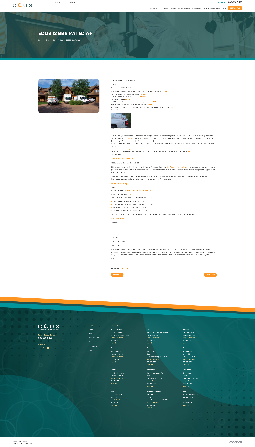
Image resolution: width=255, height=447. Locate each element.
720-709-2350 (115, 359)
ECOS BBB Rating (125, 268)
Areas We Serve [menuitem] (221, 8)
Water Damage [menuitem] (153, 8)
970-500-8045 (152, 405)
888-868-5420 (235, 2)
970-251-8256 (115, 340)
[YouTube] (48, 348)
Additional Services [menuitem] (209, 8)
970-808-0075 (152, 340)
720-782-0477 (188, 340)
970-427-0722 (188, 383)
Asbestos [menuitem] (187, 8)
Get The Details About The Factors (139, 190)
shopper (129, 149)
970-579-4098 (188, 402)
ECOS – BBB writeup (118, 219)
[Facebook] (39, 348)
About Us (57, 2)
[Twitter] (44, 348)
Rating (164, 91)
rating (118, 146)
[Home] (23, 6)
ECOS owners (130, 138)
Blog (64, 2)
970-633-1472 (152, 362)
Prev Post (117, 275)
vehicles (154, 102)
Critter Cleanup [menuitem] (196, 8)
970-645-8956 (188, 362)
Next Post (210, 275)
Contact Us (235, 8)
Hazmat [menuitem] (180, 8)
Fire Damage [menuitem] (164, 8)
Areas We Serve (94, 338)
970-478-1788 (115, 402)
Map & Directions (117, 338)
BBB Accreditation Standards (177, 167)
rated (144, 94)
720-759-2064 (152, 383)
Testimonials (72, 2)
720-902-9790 (115, 381)
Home (91, 329)
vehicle (150, 105)
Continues (142, 97)
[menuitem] (15, 443)
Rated (172, 107)
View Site (114, 343)
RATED (118, 85)
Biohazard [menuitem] (173, 8)
